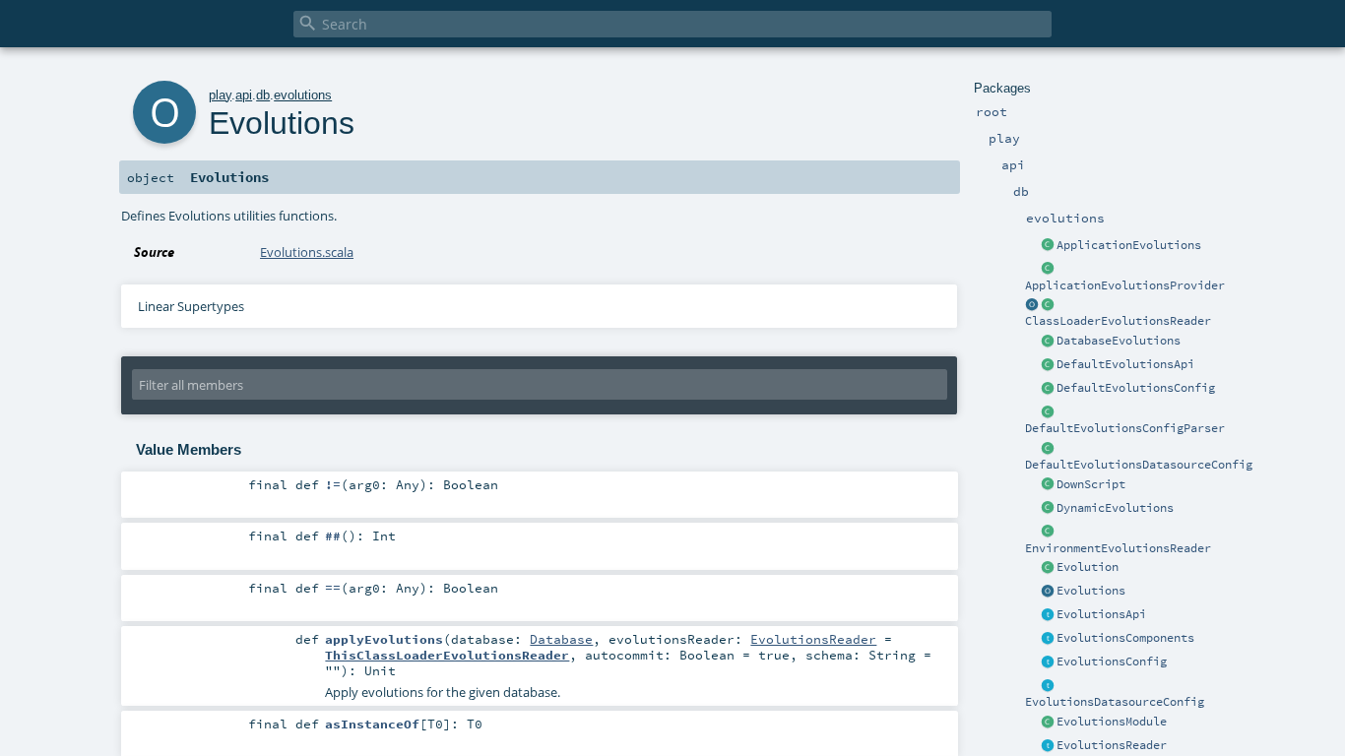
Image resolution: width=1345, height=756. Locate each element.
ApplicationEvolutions (1129, 245)
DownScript (1091, 484)
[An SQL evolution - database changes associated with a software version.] (1048, 568)
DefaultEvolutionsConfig (1136, 388)
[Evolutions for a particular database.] (1048, 341)
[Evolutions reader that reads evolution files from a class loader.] (1032, 305)
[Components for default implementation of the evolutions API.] (1048, 639)
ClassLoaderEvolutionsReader (1118, 321)
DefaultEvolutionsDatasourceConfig (1138, 465)
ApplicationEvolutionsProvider (1125, 285)
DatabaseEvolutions (1119, 340)
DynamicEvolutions (1115, 508)
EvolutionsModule (1112, 721)
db (263, 95)
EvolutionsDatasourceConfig (1114, 702)
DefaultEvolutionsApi (1125, 364)
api (243, 95)
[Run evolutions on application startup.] (1048, 246)
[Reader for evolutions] (1048, 746)
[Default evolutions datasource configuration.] (1048, 449)
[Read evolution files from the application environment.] (1048, 532)
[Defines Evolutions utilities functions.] (1048, 591)
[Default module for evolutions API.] (1048, 722)
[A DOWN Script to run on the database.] (1048, 485)
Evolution (1088, 567)
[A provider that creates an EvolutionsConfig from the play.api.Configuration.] (1048, 412)
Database (561, 639)
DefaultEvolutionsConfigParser (1125, 428)
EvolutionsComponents (1125, 638)
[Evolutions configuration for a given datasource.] (1048, 686)
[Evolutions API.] (1048, 615)
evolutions (303, 95)
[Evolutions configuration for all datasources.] (1048, 662)
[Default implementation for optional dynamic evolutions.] (1048, 509)
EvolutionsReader (1112, 745)
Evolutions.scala (306, 252)
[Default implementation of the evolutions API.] (1048, 365)
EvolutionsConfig (1112, 661)
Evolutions (1091, 591)
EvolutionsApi (1101, 614)
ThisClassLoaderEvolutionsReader (447, 654)
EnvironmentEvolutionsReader (1118, 548)
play (220, 95)
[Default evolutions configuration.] (1048, 389)
